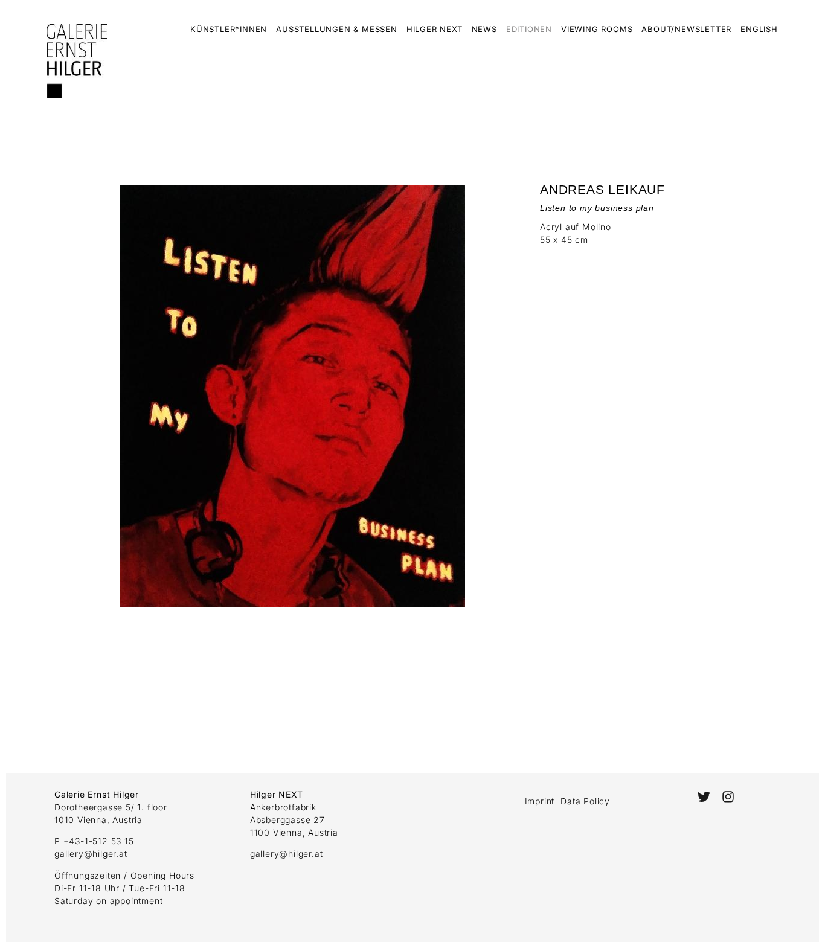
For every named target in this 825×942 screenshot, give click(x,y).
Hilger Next (434, 29)
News (484, 29)
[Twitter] (703, 797)
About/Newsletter (686, 29)
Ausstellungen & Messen (336, 29)
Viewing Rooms (596, 29)
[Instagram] (728, 797)
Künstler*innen (228, 29)
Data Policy (585, 801)
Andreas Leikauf (602, 189)
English (759, 29)
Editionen (529, 29)
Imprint (540, 801)
